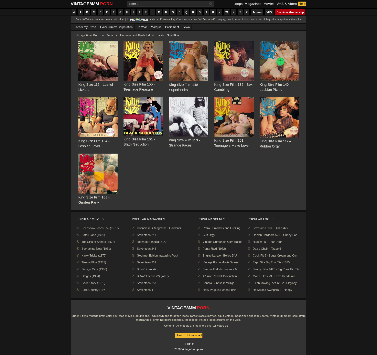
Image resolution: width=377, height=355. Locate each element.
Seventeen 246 (146, 248)
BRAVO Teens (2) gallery (153, 276)
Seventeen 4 (145, 289)
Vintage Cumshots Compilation (222, 241)
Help (302, 4)
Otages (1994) (90, 276)
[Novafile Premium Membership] (139, 20)
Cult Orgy (209, 235)
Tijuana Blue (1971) (93, 262)
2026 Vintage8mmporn (188, 349)
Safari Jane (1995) (93, 235)
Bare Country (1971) (94, 289)
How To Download (189, 335)
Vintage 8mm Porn (87, 35)
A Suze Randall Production (220, 276)
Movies (269, 3)
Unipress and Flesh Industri (137, 35)
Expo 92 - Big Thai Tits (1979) (272, 262)
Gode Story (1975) (93, 283)
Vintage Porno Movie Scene (220, 262)
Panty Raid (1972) (214, 248)
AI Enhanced (206, 19)
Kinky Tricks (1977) (93, 255)
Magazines (253, 3)
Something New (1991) (96, 248)
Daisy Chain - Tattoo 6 (267, 248)
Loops (238, 3)
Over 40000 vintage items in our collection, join (102, 19)
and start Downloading (162, 19)
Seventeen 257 (146, 283)
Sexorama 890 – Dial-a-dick (270, 228)
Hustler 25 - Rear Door (267, 241)
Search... (133, 4)
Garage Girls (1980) (94, 269)
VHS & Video (287, 3)
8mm (110, 35)
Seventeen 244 (146, 235)
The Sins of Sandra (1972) (98, 241)
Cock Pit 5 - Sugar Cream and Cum (275, 255)
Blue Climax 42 (146, 269)
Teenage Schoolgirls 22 (152, 241)
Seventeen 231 (146, 262)
